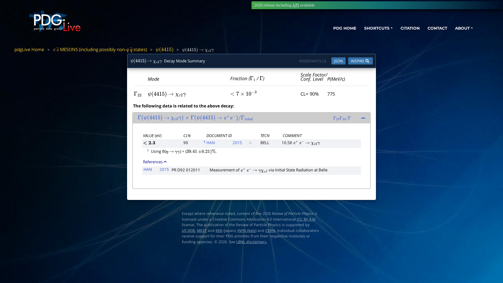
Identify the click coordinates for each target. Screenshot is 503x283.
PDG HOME (344, 28)
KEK (219, 230)
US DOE (188, 230)
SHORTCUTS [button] (377, 28)
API (295, 5)
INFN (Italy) (246, 230)
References (153, 161)
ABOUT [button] (462, 28)
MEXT (202, 230)
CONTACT (437, 28)
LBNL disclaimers (251, 242)
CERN (270, 230)
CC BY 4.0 (306, 219)
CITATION (410, 28)
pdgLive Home (29, 49)
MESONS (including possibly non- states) (100, 49)
